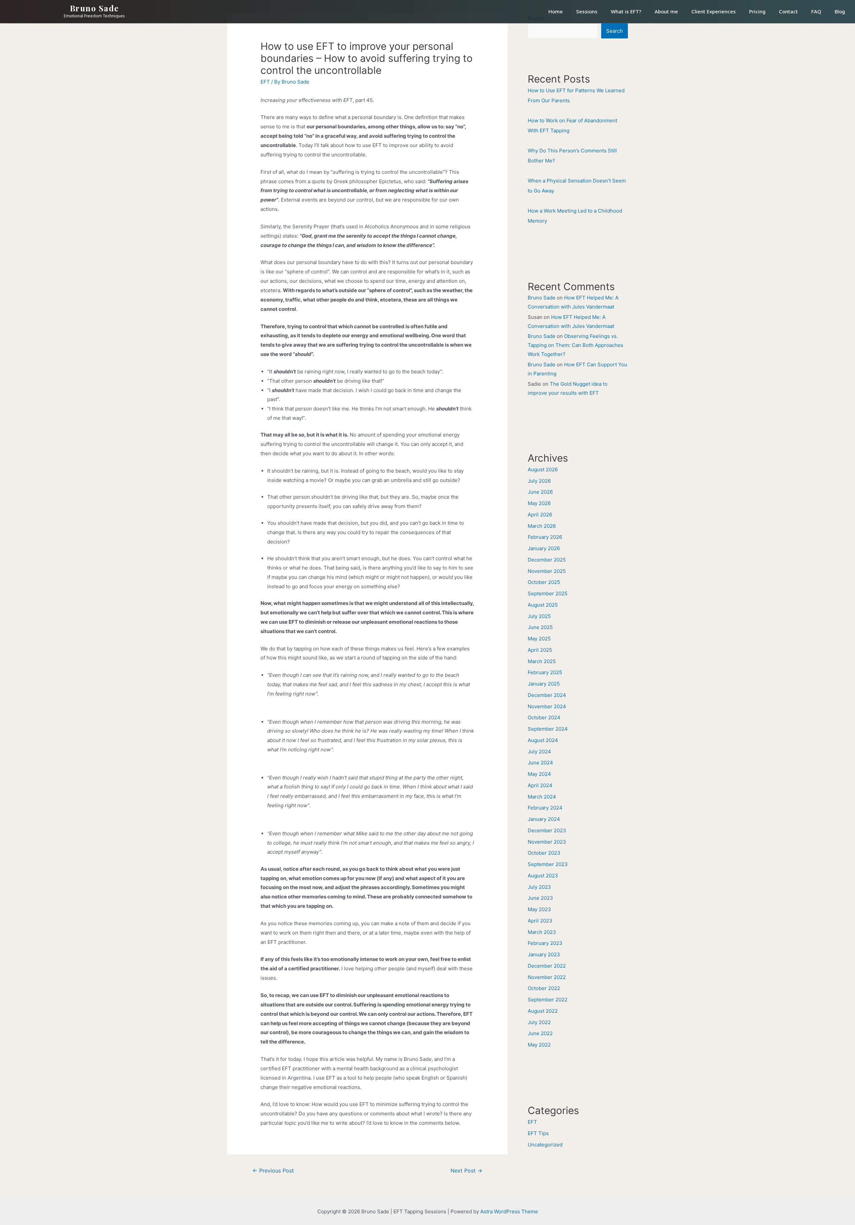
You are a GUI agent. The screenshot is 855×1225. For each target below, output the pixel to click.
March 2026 (542, 526)
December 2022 (547, 966)
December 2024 (547, 695)
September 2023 (548, 864)
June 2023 (540, 898)
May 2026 (539, 503)
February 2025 (545, 672)
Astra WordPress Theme (509, 1211)
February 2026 (545, 537)
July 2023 (539, 887)
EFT (265, 82)
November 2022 (547, 977)
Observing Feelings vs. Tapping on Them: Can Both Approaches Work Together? (575, 345)
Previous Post (273, 1171)
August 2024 (543, 740)
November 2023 (547, 842)
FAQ (816, 11)
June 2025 (540, 627)
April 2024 (540, 785)
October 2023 (544, 853)
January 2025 (544, 684)
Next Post (466, 1171)
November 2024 (547, 706)
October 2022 (544, 988)
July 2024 (539, 751)
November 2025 (547, 571)
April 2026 (540, 514)
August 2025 (543, 605)
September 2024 (548, 729)
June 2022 (540, 1033)
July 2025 (539, 616)
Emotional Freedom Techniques (94, 16)
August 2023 (543, 875)
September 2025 (547, 593)
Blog (840, 11)
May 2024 (539, 774)
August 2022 (543, 1011)
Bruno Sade (94, 8)
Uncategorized (545, 1144)
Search (614, 31)
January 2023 (544, 954)
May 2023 (539, 909)
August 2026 (543, 469)
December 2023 (547, 830)
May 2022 (539, 1045)
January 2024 (544, 819)
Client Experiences (713, 11)
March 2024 (542, 796)
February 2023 (545, 943)
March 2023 (542, 932)
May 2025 (539, 638)
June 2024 (540, 762)
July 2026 (539, 481)
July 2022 (539, 1022)
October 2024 (544, 717)
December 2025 (547, 560)
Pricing (757, 11)
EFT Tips (538, 1133)
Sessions (586, 11)
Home (555, 11)
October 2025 (544, 582)
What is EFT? (626, 11)
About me (666, 11)
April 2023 (540, 920)
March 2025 (542, 661)
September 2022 (547, 999)
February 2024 (545, 808)
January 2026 (544, 548)
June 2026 (540, 492)
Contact (788, 11)
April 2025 (540, 650)
